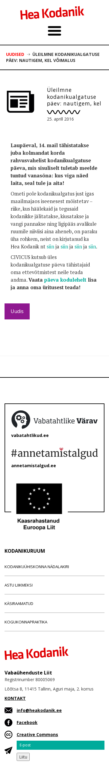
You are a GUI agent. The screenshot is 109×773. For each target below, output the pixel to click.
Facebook (27, 722)
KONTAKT (15, 698)
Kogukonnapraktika (26, 622)
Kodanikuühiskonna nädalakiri (37, 566)
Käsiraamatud (19, 603)
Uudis (17, 311)
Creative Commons (37, 734)
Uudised (15, 54)
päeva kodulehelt (65, 280)
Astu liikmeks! (19, 585)
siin (50, 246)
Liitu (23, 757)
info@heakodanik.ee (39, 710)
